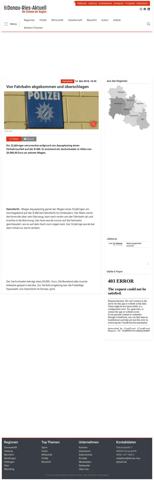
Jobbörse (92, 3)
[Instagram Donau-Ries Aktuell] (141, 8)
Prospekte (130, 3)
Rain (6, 465)
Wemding (9, 469)
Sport (44, 447)
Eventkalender (105, 3)
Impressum (85, 451)
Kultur (105, 20)
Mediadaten (142, 3)
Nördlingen (10, 458)
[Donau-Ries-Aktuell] (25, 9)
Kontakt (83, 458)
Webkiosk (82, 3)
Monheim (9, 454)
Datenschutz (85, 454)
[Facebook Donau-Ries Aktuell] (145, 8)
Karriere (83, 447)
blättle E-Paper (115, 271)
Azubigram (119, 3)
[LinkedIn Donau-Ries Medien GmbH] (149, 8)
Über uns (84, 469)
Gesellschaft (75, 20)
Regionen (29, 20)
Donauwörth (10, 447)
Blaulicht (92, 20)
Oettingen (9, 462)
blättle (117, 20)
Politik (43, 20)
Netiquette (84, 465)
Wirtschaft (57, 20)
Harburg (8, 451)
